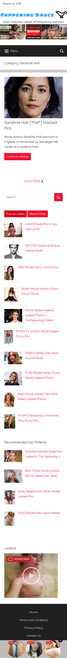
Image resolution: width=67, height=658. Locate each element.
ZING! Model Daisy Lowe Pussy (37, 267)
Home (33, 612)
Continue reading (17, 156)
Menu (14, 51)
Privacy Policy (33, 628)
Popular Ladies (15, 213)
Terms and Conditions (33, 620)
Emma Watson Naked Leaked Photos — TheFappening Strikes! (39, 315)
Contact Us (33, 635)
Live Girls (32, 181)
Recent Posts (37, 213)
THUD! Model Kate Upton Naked (38, 513)
